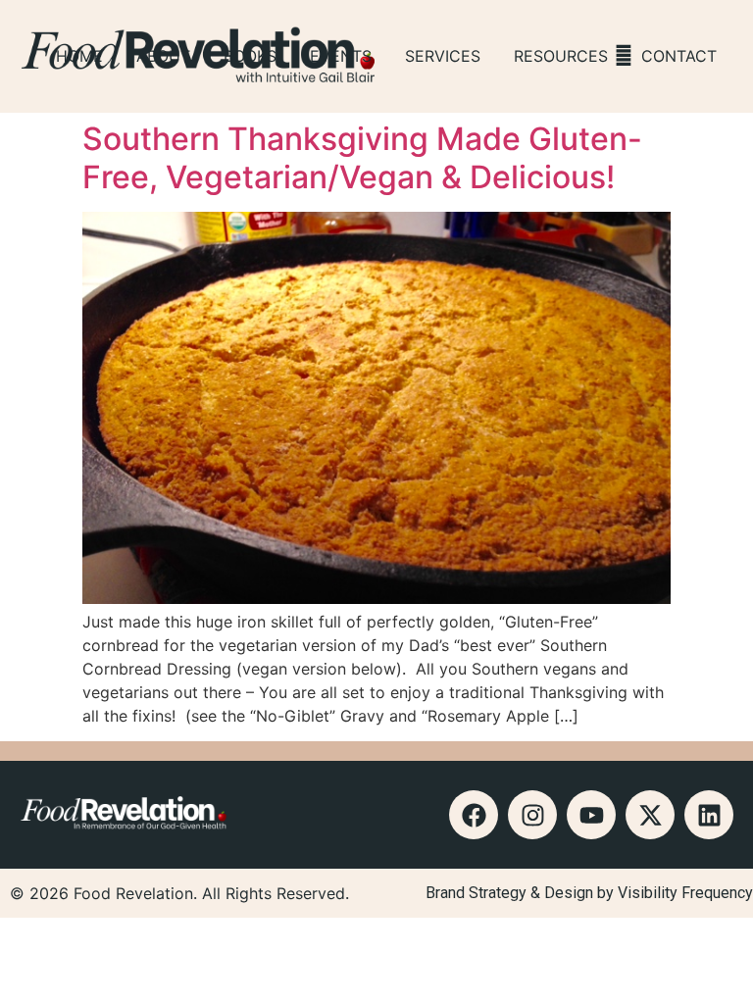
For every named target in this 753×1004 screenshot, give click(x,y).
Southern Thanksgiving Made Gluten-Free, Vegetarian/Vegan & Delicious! (362, 157)
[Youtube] (591, 814)
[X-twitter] (650, 814)
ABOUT (163, 56)
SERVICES (442, 56)
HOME (79, 56)
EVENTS (341, 56)
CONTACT (679, 56)
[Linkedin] (708, 814)
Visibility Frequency (685, 892)
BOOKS (250, 56)
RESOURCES (561, 56)
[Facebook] (473, 814)
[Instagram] (532, 814)
